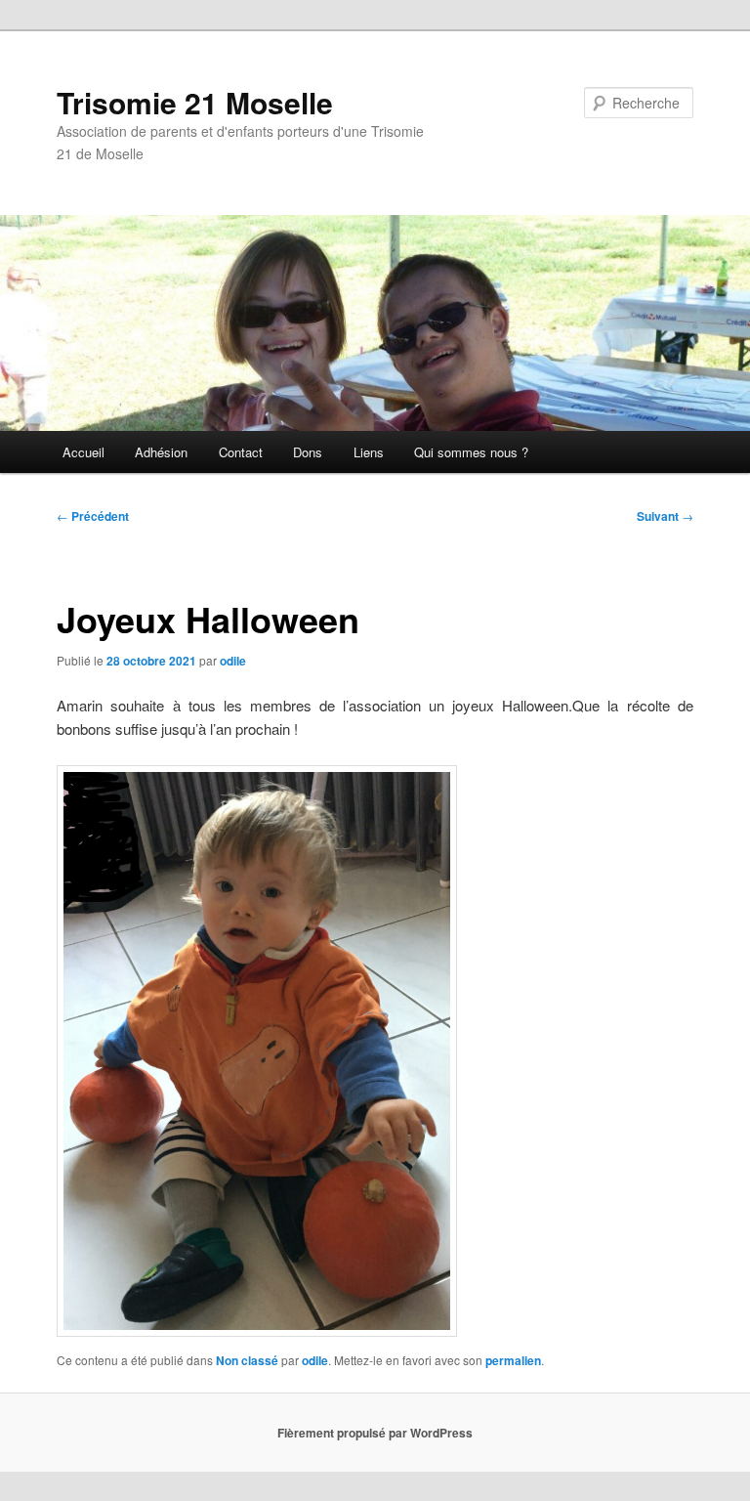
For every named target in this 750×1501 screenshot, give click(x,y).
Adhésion (161, 452)
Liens (369, 452)
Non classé (247, 1360)
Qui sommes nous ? (471, 452)
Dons (307, 452)
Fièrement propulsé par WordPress (375, 1432)
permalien (513, 1360)
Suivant (665, 516)
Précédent (93, 516)
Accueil (83, 452)
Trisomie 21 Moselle (195, 102)
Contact (241, 452)
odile (233, 660)
